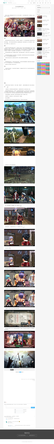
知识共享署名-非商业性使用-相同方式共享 (18, 369)
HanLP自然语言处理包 (21, 435)
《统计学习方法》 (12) (43, 68)
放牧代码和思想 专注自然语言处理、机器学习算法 (12, 2)
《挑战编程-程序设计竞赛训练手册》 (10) (43, 69)
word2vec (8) (38, 71)
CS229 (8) (47, 70)
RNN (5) (47, 74)
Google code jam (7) (43, 71)
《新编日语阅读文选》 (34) (39, 64)
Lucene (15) (38, 66)
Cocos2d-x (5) (43, 74)
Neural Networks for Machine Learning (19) (38, 65)
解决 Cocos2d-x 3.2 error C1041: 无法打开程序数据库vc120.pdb (28, 379)
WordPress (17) (43, 65)
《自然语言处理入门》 (32, 435)
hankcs (8, 423)
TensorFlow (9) (43, 70)
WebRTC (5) (38, 74)
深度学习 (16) (47, 65)
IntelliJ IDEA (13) (38, 68)
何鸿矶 (6, 419)
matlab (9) (38, 70)
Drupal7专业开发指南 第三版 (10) (39, 69)
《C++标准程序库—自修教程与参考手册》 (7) (47, 71)
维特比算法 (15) (43, 66)
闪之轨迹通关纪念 (19, 6)
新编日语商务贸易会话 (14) (47, 66)
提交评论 (33, 407)
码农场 (5, 2)
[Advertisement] (19, 12)
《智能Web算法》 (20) (43, 64)
